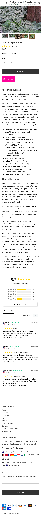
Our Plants (6, 415)
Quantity (4, 58)
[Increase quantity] (12, 62)
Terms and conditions (10, 429)
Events (4, 421)
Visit (3, 418)
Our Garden (6, 413)
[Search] (7, 3)
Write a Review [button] (21, 304)
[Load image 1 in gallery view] (20, 19)
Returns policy (7, 431)
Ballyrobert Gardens (13, 513)
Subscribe (20, 492)
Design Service (7, 423)
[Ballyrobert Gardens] (22, 3)
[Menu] (2, 3)
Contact (4, 426)
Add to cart (20, 71)
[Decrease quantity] (3, 62)
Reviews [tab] (7, 311)
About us (5, 410)
